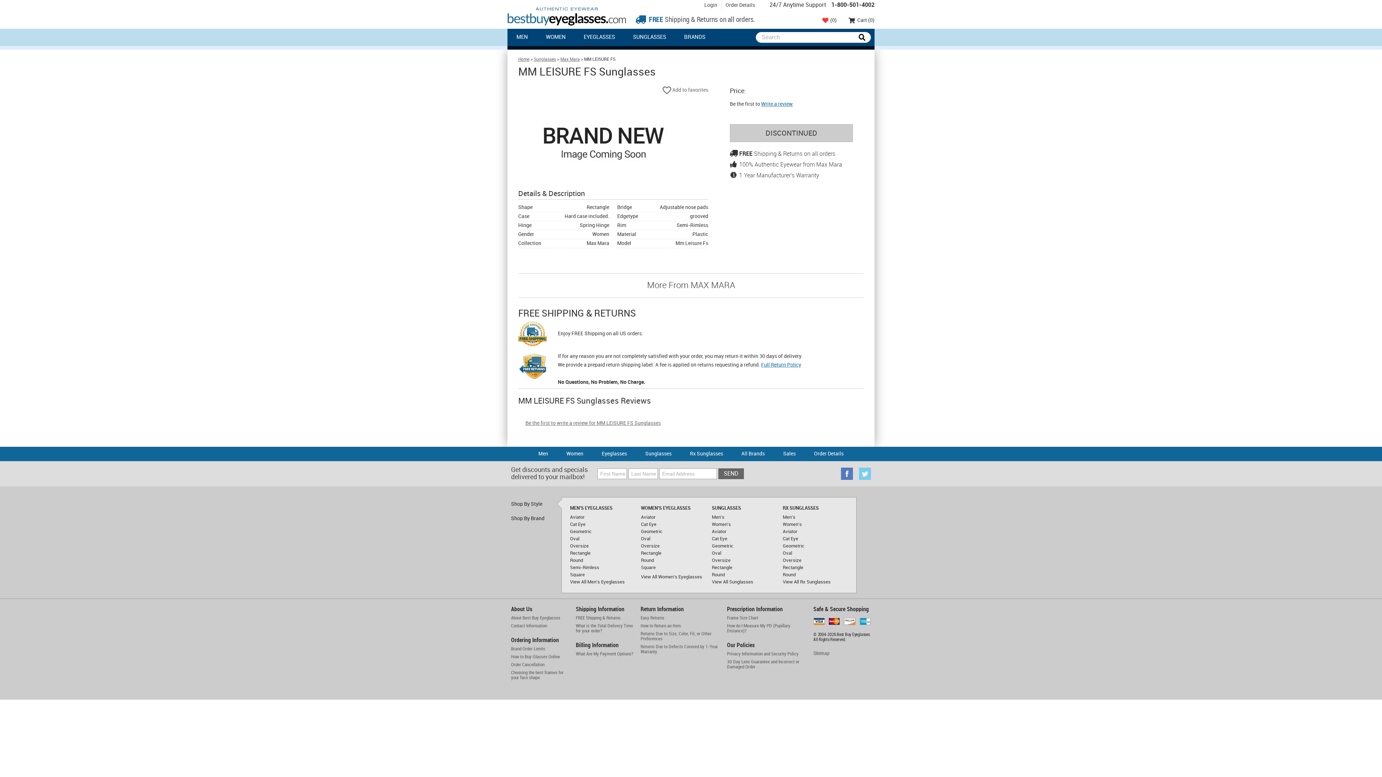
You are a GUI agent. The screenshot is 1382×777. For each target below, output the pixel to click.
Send (731, 474)
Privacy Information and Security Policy (763, 653)
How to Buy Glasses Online (535, 656)
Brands (694, 37)
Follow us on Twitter (865, 474)
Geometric (581, 531)
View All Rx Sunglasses (807, 582)
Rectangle (580, 553)
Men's (718, 517)
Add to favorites (689, 90)
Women (556, 37)
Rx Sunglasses (706, 453)
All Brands (753, 453)
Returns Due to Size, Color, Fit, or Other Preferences (676, 636)
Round (576, 560)
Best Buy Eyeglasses (566, 16)
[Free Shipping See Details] (532, 334)
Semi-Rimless (584, 567)
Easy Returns (652, 618)
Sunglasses (649, 37)
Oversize (579, 546)
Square (577, 574)
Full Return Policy (781, 365)
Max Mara (570, 59)
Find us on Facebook (847, 474)
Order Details (740, 5)
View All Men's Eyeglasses (597, 582)
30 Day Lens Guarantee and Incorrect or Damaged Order (763, 664)
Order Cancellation (528, 664)
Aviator (577, 517)
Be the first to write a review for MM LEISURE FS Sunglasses (593, 423)
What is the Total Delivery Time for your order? (604, 628)
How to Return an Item (661, 625)
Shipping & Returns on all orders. (701, 20)
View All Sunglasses (732, 582)
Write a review (777, 104)
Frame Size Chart (742, 618)
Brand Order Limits (528, 648)
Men (522, 37)
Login (710, 5)
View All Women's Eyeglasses (671, 577)
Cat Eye (578, 524)
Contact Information (529, 625)
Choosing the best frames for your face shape (537, 675)
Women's (721, 524)
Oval (574, 538)
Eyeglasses (599, 37)
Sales (789, 453)
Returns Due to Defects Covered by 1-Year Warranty (679, 649)
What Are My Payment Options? (604, 653)
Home (523, 59)
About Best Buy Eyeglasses (535, 618)
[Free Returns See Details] (532, 367)
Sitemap (821, 653)
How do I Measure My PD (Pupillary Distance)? (758, 628)
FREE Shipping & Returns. (599, 618)
